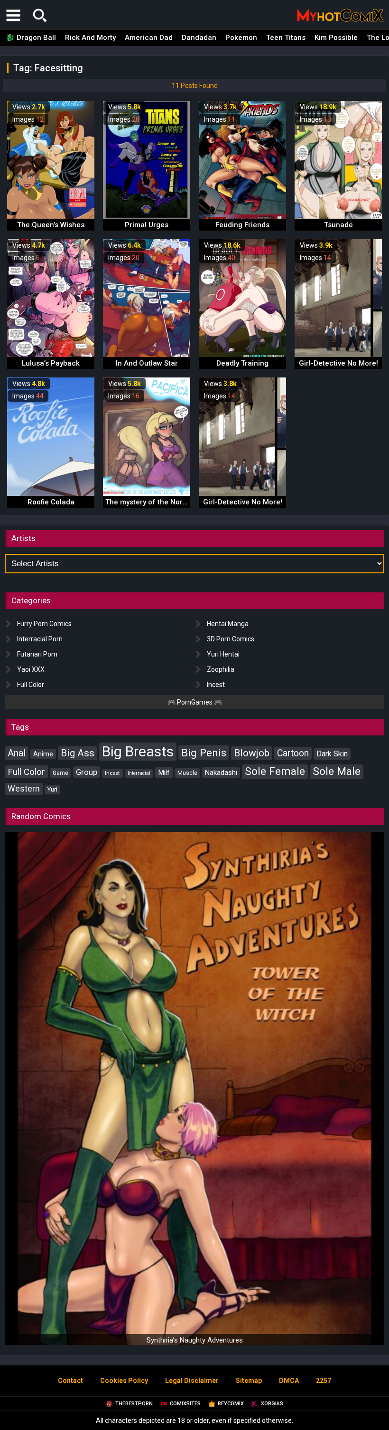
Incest (216, 684)
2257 (323, 1380)
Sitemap (249, 1380)
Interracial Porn (40, 639)
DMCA (289, 1380)
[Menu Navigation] (13, 15)
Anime (43, 754)
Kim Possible (336, 37)
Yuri (52, 789)
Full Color (30, 684)
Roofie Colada (51, 502)
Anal (17, 753)
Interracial (139, 773)
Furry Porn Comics (44, 624)
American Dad (149, 37)
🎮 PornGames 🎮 (194, 702)
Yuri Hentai (223, 654)
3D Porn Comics (230, 639)
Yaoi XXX (31, 669)
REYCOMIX (231, 1404)
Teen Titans (286, 37)
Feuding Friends (242, 225)
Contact (70, 1380)
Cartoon (293, 753)
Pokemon (241, 37)
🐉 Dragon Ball (31, 37)
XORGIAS (272, 1404)
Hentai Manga (228, 624)
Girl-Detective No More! (338, 363)
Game (60, 773)
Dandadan (199, 37)
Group (86, 772)
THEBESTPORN (134, 1404)
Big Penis (203, 752)
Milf (164, 772)
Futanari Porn (37, 654)
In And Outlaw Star (147, 363)
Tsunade (338, 225)
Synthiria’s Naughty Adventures (195, 1340)
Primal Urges (146, 225)
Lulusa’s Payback (51, 363)
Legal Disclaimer (192, 1380)
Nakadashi (221, 772)
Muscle (187, 772)
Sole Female (275, 771)
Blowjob (251, 753)
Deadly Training (242, 363)
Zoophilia (220, 669)
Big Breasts (138, 751)
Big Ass (77, 753)
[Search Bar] (40, 15)
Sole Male (337, 771)
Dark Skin (332, 753)
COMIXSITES (185, 1404)
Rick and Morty (90, 37)
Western (24, 788)
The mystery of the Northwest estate (166, 502)
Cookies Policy (124, 1380)
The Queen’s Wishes (50, 225)
